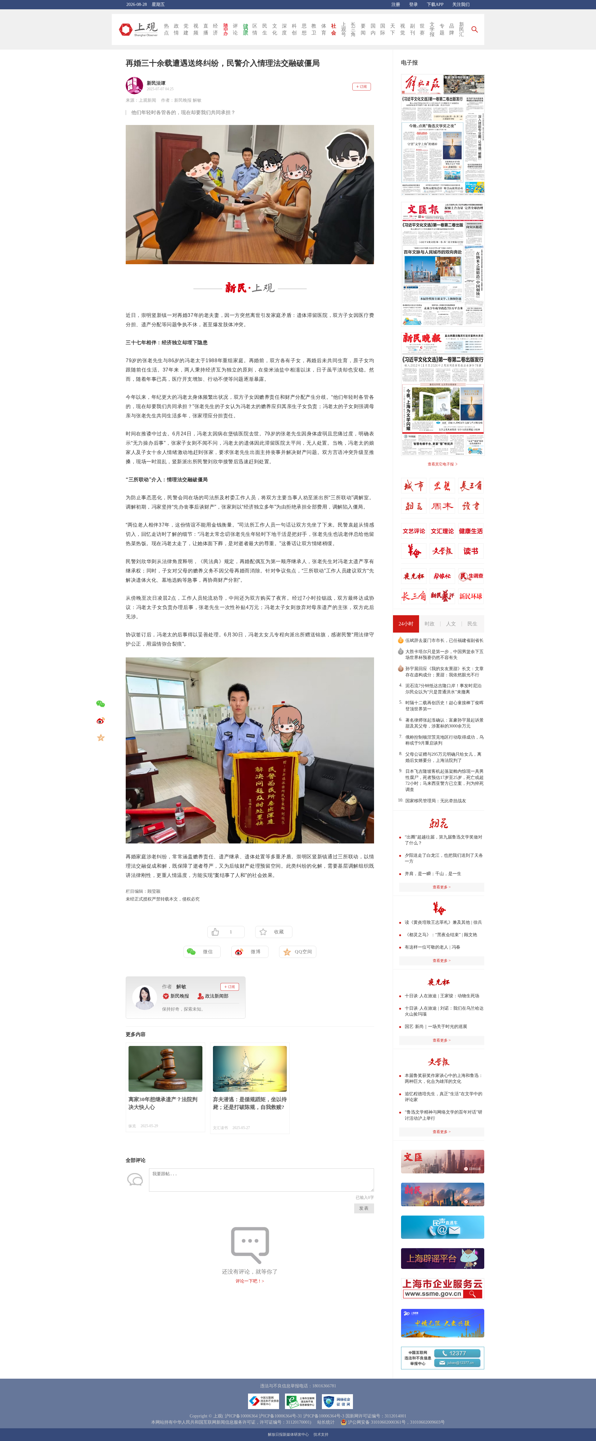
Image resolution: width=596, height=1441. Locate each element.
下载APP (435, 4)
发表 (364, 1208)
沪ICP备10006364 (241, 1416)
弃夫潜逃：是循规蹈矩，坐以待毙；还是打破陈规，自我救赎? (250, 1103)
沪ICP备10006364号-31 (280, 1416)
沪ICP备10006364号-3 (323, 1416)
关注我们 (461, 4)
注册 (395, 4)
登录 (413, 4)
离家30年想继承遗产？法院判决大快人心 (163, 1103)
